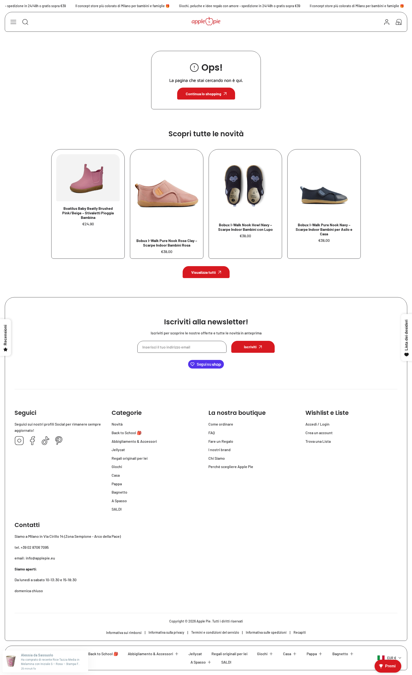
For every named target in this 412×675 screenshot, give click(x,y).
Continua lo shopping (203, 93)
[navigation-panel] (13, 22)
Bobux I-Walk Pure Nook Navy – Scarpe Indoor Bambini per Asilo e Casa (324, 229)
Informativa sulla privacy (166, 632)
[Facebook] (32, 441)
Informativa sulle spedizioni (266, 632)
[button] (398, 22)
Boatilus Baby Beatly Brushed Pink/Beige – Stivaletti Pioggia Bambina (88, 213)
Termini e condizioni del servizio (215, 632)
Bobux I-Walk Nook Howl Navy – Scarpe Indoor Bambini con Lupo (245, 227)
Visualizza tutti (203, 272)
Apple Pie (203, 621)
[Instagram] (19, 441)
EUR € (391, 658)
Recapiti (300, 632)
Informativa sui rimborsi (124, 633)
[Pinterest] (58, 441)
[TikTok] (45, 441)
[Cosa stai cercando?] (25, 22)
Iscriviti (250, 346)
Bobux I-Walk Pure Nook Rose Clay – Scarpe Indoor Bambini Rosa (166, 242)
